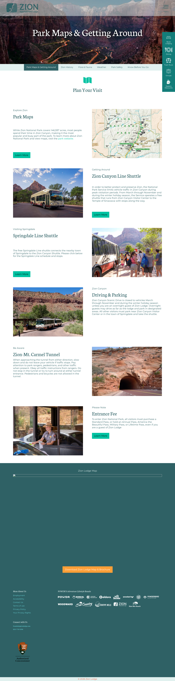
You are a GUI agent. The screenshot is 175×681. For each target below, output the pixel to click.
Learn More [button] (21, 155)
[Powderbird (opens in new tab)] (151, 597)
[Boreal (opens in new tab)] (78, 597)
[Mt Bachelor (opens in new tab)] (116, 597)
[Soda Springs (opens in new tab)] (138, 597)
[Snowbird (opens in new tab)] (128, 597)
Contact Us (18, 602)
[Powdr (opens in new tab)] (64, 597)
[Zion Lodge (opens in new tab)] (120, 604)
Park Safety (117, 67)
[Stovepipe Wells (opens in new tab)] (103, 604)
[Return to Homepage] (22, 8)
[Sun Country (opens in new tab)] (83, 604)
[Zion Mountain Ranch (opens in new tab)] (135, 604)
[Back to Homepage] (32, 652)
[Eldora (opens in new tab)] (105, 597)
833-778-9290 (18, 629)
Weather (101, 67)
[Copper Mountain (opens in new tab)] (92, 597)
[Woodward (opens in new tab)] (65, 604)
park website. (66, 138)
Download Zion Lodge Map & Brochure (87, 569)
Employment (19, 595)
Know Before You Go (138, 67)
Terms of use (18, 606)
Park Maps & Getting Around (41, 67)
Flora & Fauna (85, 67)
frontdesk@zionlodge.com (21, 626)
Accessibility (18, 599)
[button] (168, 39)
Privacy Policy (19, 609)
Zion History (67, 67)
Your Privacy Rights (22, 613)
